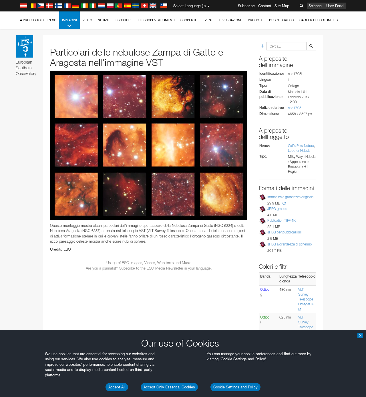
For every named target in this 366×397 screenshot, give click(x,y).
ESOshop (123, 20)
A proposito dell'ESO (38, 20)
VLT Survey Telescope (305, 294)
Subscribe (246, 5)
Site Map (281, 5)
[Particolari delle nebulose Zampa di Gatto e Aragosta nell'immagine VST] (148, 145)
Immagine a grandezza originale (290, 197)
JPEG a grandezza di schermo (289, 244)
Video (87, 20)
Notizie (104, 20)
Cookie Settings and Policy (235, 387)
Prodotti (255, 20)
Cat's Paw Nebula (301, 146)
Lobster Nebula (299, 150)
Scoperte (188, 20)
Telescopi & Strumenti (155, 20)
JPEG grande (277, 209)
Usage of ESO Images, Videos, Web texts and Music (148, 262)
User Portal (335, 5)
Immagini (69, 20)
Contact (264, 5)
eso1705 (294, 108)
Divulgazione (230, 20)
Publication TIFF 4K (281, 220)
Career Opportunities (318, 20)
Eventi (208, 20)
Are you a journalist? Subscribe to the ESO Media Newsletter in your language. (149, 268)
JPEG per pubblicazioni (284, 232)
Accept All (116, 387)
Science (315, 5)
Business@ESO (281, 20)
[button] (284, 203)
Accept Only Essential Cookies (169, 387)
